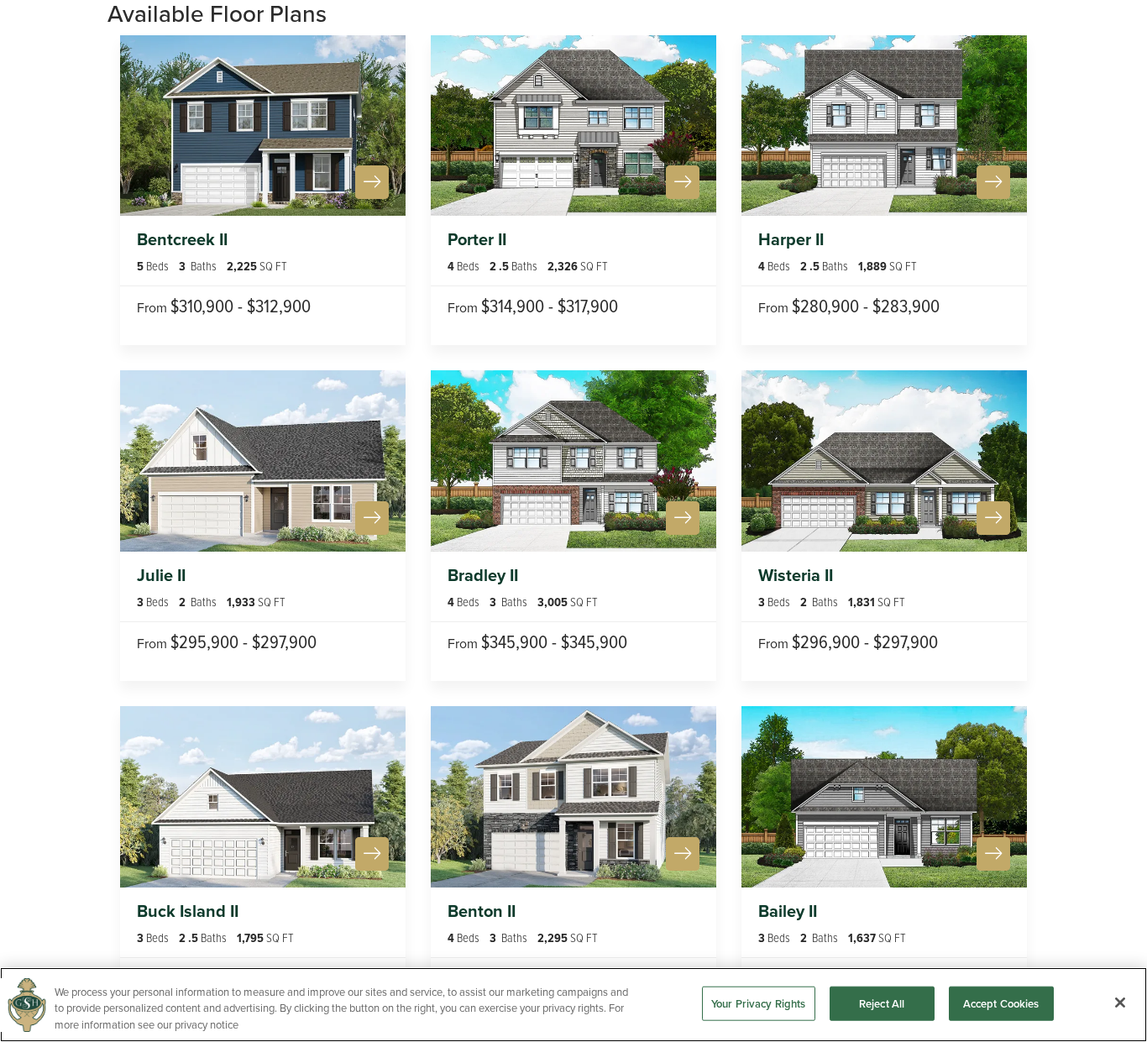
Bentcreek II (182, 239)
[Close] (1120, 1002)
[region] (573, 1004)
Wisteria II (795, 575)
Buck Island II (187, 911)
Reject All (881, 1003)
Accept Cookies (1001, 1003)
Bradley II (483, 575)
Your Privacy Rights (758, 1003)
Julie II (161, 575)
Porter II (477, 239)
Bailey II (787, 911)
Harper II (791, 239)
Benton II (482, 911)
